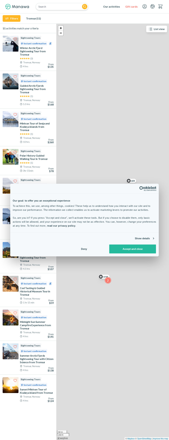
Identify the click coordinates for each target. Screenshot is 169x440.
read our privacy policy (61, 225)
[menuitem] (111, 6)
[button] (108, 280)
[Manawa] (17, 6)
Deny (84, 248)
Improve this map (160, 438)
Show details (142, 238)
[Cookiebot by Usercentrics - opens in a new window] (141, 188)
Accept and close (133, 248)
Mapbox (131, 438)
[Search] (84, 6)
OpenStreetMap (144, 438)
